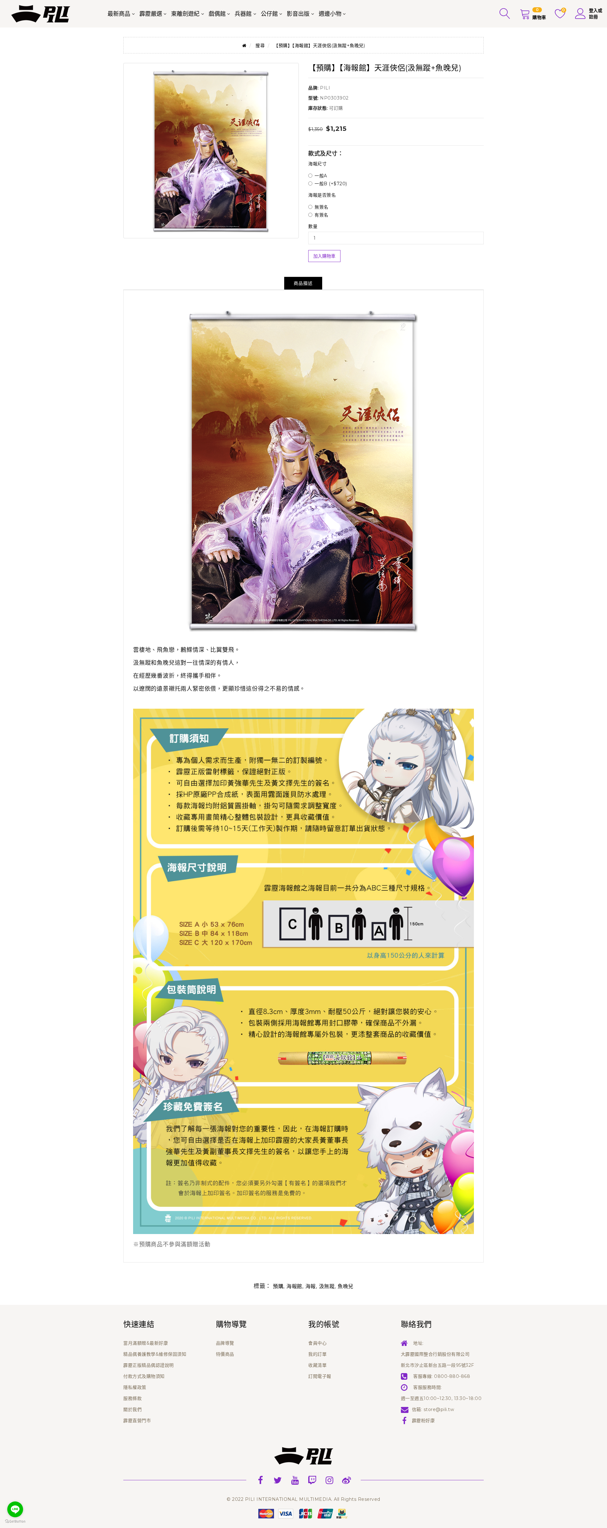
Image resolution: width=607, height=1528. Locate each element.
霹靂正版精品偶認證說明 (148, 1365)
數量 (312, 226)
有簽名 (321, 215)
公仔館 (269, 13)
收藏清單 (317, 1365)
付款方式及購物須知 (144, 1376)
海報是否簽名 (322, 195)
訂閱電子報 (319, 1376)
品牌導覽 (225, 1343)
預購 (278, 1286)
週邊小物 (330, 13)
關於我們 (132, 1409)
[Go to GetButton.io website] (15, 1521)
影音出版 (298, 13)
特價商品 (225, 1354)
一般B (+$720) (331, 183)
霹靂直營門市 (137, 1420)
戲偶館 (217, 13)
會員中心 (317, 1343)
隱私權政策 (134, 1387)
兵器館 (243, 13)
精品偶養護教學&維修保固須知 (154, 1354)
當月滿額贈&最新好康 (145, 1343)
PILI (325, 88)
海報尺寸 (317, 164)
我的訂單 (317, 1354)
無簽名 (321, 207)
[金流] (303, 1513)
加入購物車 (324, 256)
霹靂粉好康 (423, 1420)
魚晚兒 (345, 1286)
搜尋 (260, 45)
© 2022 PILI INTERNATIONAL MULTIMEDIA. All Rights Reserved (303, 1499)
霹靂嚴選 (150, 13)
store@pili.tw (439, 1409)
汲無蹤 (327, 1286)
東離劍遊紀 (185, 13)
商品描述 (303, 283)
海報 (310, 1286)
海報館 (294, 1286)
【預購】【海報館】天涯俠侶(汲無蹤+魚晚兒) (319, 45)
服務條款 (132, 1398)
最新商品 (118, 13)
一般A (321, 176)
